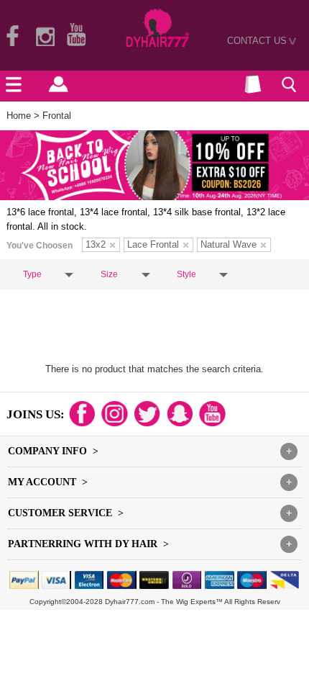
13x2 (96, 244)
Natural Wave (228, 244)
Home (18, 115)
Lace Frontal (153, 244)
